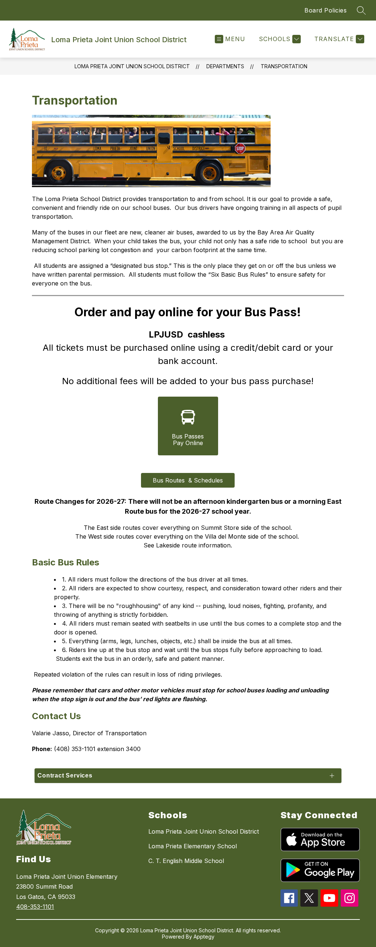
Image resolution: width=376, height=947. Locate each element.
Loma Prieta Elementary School (192, 846)
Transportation (284, 66)
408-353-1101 (35, 906)
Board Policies (325, 10)
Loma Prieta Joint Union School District (132, 66)
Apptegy (204, 936)
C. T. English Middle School (186, 860)
